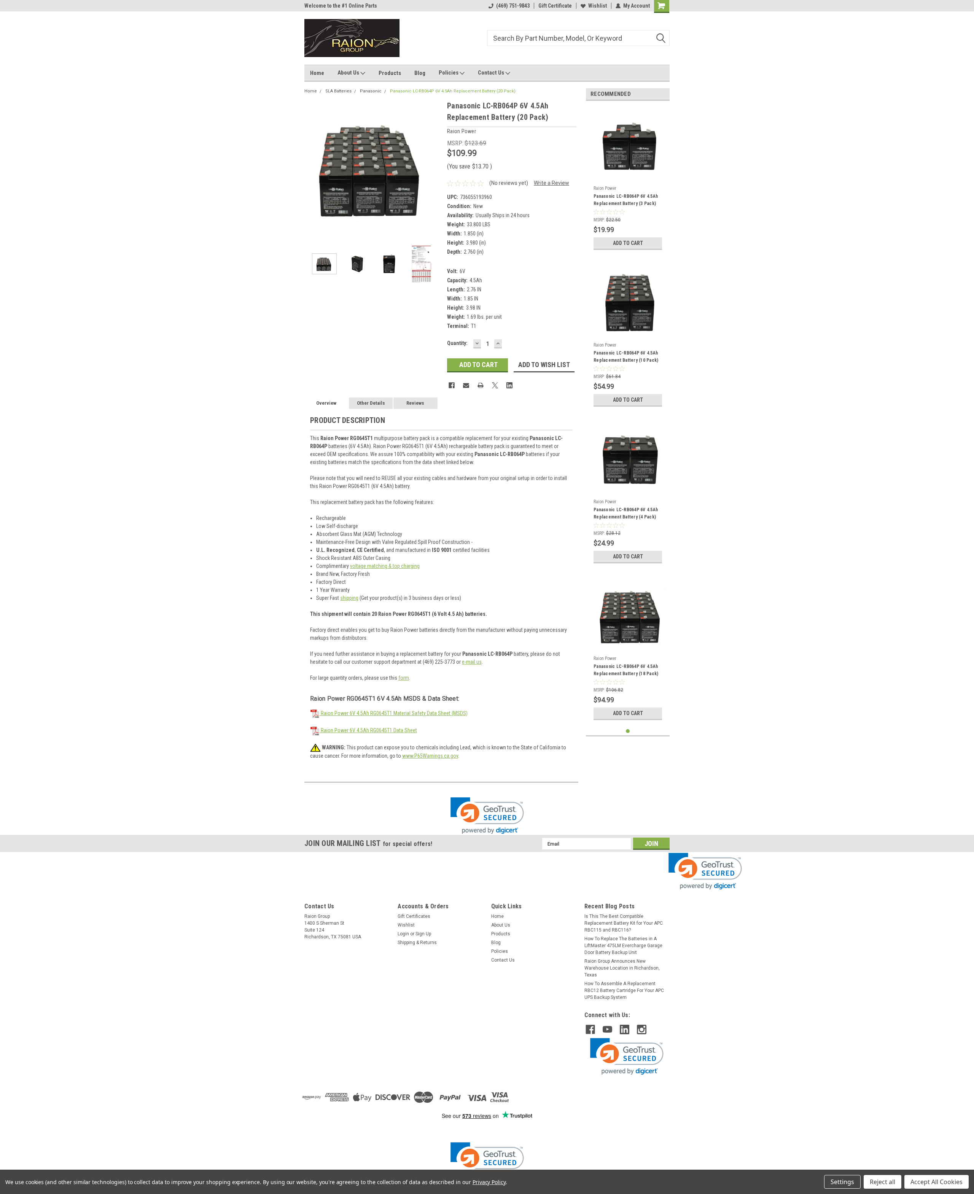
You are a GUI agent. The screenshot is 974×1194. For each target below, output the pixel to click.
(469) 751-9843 (513, 6)
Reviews (415, 403)
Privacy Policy (489, 1182)
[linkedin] (624, 1029)
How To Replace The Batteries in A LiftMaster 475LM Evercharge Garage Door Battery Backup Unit (623, 945)
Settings (842, 1182)
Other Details (371, 403)
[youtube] (607, 1029)
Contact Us (491, 72)
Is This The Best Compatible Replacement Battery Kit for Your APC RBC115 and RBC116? (623, 923)
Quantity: (457, 343)
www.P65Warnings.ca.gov (430, 756)
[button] (487, 816)
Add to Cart (628, 243)
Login (403, 933)
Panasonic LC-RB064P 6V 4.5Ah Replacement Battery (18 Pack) (626, 670)
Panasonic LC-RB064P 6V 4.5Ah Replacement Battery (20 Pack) (453, 91)
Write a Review (551, 183)
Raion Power (605, 188)
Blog (419, 73)
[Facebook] (452, 385)
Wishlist (597, 6)
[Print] (480, 385)
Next (433, 168)
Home (317, 73)
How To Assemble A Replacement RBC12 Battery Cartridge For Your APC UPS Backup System (624, 990)
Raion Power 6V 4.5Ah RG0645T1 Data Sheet (368, 730)
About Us (348, 72)
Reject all (882, 1182)
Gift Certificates (414, 916)
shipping (349, 598)
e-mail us (472, 662)
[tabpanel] (628, 180)
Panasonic (371, 91)
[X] (495, 385)
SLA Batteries (338, 91)
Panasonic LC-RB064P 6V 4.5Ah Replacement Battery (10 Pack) (626, 356)
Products (390, 73)
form (403, 678)
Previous (312, 168)
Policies (449, 72)
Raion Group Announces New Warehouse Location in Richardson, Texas (622, 968)
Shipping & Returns (417, 942)
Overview (326, 403)
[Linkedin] (509, 385)
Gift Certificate (555, 6)
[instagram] (641, 1029)
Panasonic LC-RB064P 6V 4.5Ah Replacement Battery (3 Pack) (626, 200)
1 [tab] (628, 731)
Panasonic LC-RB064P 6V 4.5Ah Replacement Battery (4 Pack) (626, 513)
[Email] (466, 385)
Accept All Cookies (936, 1182)
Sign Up (423, 933)
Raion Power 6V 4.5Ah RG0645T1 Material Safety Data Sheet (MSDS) (394, 713)
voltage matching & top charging (385, 566)
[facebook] (590, 1029)
